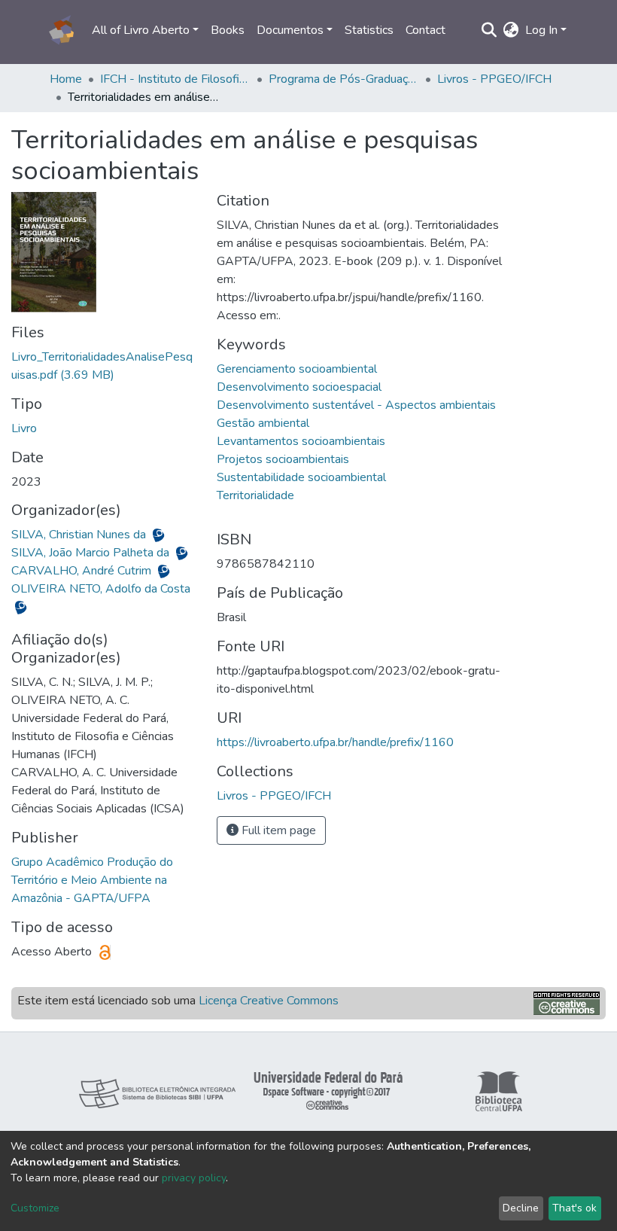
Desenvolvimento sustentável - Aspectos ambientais (356, 405)
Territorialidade (255, 495)
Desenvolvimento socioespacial (299, 387)
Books (228, 30)
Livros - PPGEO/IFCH (494, 79)
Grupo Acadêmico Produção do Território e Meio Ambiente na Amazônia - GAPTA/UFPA (92, 880)
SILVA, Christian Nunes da (80, 534)
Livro (24, 428)
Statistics (369, 30)
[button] (511, 30)
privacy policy (194, 1178)
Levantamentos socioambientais (301, 441)
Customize (35, 1208)
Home (66, 79)
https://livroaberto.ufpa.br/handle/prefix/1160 (335, 742)
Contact (425, 30)
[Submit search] (489, 30)
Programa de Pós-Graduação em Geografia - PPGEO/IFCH (344, 79)
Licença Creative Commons (269, 1000)
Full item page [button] (277, 830)
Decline (521, 1208)
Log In (541, 30)
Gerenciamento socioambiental (297, 369)
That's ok (574, 1208)
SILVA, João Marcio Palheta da (91, 552)
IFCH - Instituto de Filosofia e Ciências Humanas (175, 79)
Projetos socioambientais (283, 459)
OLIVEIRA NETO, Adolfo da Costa (100, 588)
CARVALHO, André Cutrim (82, 570)
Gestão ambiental (263, 423)
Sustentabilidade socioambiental (301, 477)
